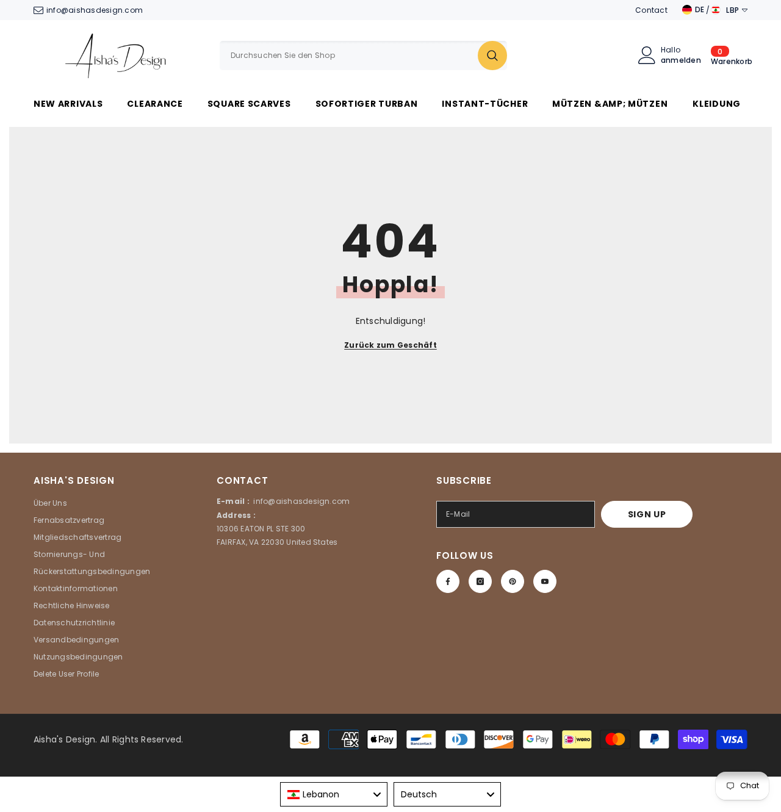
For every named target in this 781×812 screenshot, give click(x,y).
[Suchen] (363, 55)
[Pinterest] (512, 581)
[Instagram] (480, 581)
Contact (651, 10)
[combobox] (349, 55)
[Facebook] (447, 581)
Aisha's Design (64, 739)
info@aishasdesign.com (94, 10)
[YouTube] (544, 581)
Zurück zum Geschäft (390, 345)
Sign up (647, 514)
